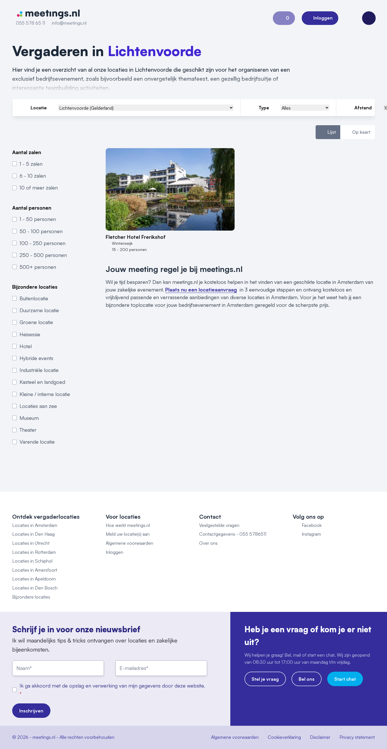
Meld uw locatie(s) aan (128, 534)
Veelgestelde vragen (219, 525)
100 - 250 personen (42, 243)
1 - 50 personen (38, 219)
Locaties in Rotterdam (34, 552)
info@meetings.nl (69, 23)
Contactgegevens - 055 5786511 (232, 534)
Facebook (312, 525)
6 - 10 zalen (33, 176)
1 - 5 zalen (31, 164)
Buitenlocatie (34, 298)
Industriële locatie (39, 370)
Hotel (26, 346)
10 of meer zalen (39, 187)
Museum (29, 418)
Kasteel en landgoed (42, 382)
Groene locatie (36, 322)
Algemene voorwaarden (129, 543)
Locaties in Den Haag (33, 534)
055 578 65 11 (30, 23)
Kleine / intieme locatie (45, 394)
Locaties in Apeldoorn (34, 579)
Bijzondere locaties (31, 597)
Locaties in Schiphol (32, 561)
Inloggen (114, 552)
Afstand (363, 107)
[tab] (328, 132)
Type (264, 107)
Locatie (39, 107)
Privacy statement (357, 737)
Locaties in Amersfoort (34, 570)
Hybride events (36, 358)
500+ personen (38, 267)
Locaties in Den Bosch (35, 588)
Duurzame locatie (39, 310)
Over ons (208, 543)
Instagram (311, 534)
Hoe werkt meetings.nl (128, 525)
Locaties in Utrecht (31, 543)
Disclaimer (320, 737)
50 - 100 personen (41, 231)
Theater (28, 430)
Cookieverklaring (284, 737)
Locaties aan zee (38, 406)
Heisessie (30, 334)
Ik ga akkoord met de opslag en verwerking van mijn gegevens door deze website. (112, 685)
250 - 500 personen (43, 255)
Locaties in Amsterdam (34, 525)
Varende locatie (37, 442)
